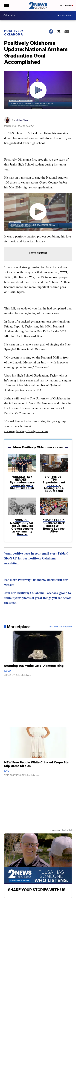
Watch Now (66, 5)
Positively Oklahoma (13, 32)
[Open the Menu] (6, 5)
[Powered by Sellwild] (67, 830)
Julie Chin (22, 120)
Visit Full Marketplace (60, 626)
